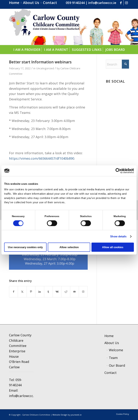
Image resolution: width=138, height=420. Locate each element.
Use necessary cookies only (25, 247)
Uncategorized (45, 68)
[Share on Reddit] (65, 291)
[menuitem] (15, 3)
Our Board (117, 365)
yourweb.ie (76, 414)
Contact (110, 372)
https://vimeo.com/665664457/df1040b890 (41, 158)
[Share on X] (22, 291)
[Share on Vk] (57, 291)
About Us (111, 343)
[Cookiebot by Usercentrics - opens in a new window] (118, 170)
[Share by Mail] (74, 291)
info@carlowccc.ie (102, 3)
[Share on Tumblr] (48, 291)
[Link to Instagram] (126, 2)
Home (109, 336)
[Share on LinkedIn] (39, 291)
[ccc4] (44, 27)
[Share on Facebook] (13, 291)
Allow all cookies (112, 247)
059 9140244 (75, 3)
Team (113, 358)
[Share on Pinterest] (31, 291)
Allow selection (69, 247)
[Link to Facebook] (120, 2)
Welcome (116, 350)
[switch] (52, 223)
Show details (118, 236)
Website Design (59, 414)
